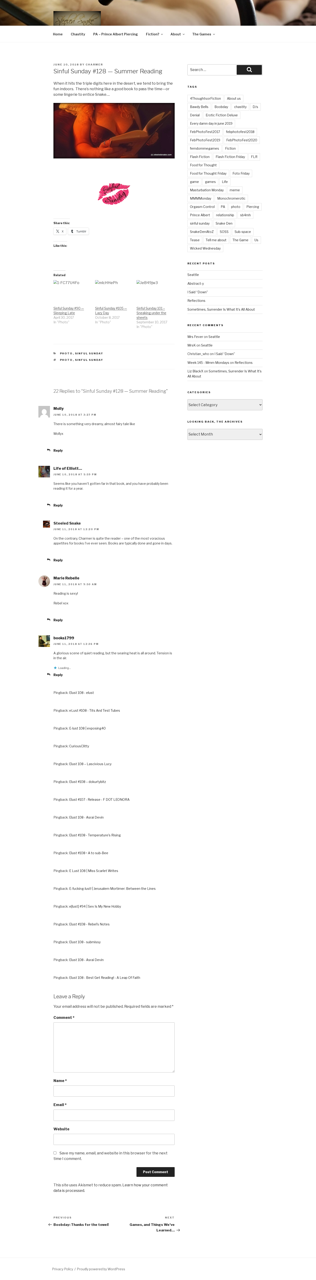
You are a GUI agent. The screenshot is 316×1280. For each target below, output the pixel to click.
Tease (195, 240)
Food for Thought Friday (208, 173)
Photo (66, 353)
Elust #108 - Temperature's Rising (95, 835)
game (194, 182)
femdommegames (204, 148)
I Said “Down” (197, 292)
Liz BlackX (195, 371)
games (210, 182)
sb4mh (245, 215)
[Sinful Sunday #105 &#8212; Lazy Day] (113, 290)
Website (61, 1129)
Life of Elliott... (67, 468)
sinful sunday (89, 360)
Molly (58, 408)
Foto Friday (241, 173)
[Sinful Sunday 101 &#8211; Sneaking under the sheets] (154, 290)
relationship (225, 215)
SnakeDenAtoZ (202, 232)
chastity (240, 107)
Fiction (230, 148)
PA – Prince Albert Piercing (115, 34)
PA (223, 207)
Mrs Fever (195, 337)
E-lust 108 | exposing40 (87, 728)
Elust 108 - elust (81, 693)
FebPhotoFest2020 (241, 140)
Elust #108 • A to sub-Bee (88, 853)
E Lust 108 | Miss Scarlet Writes (93, 871)
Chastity (78, 34)
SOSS (224, 232)
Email (60, 1105)
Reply (58, 450)
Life (225, 182)
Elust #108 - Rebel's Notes (89, 924)
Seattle (193, 275)
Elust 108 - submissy (85, 942)
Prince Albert (200, 215)
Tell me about (216, 240)
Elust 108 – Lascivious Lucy (90, 764)
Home (58, 34)
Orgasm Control (202, 207)
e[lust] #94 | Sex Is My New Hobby (95, 906)
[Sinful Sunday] (114, 210)
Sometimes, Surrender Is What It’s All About (221, 309)
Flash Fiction (200, 157)
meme (235, 190)
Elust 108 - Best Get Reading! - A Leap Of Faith (104, 978)
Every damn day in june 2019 (211, 123)
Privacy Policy (62, 1269)
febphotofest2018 (240, 132)
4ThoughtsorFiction (205, 98)
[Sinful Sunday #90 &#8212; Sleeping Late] (71, 290)
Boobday (221, 107)
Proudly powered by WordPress (101, 1269)
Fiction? (152, 34)
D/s (255, 107)
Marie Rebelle (66, 578)
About (175, 34)
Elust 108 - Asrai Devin (86, 817)
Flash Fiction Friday (230, 157)
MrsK (191, 345)
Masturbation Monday (207, 190)
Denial (195, 115)
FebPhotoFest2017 (205, 132)
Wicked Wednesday (205, 248)
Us (256, 240)
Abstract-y (195, 283)
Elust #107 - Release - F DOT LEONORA (99, 799)
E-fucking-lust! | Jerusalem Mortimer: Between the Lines (112, 888)
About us (234, 98)
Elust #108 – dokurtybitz (87, 782)
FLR (254, 157)
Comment (63, 1017)
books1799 (63, 638)
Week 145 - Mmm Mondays (208, 363)
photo (66, 360)
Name (60, 1081)
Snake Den (224, 223)
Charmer (94, 64)
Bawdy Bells (199, 107)
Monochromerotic (231, 198)
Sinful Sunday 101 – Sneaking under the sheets (151, 312)
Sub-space (243, 232)
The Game (240, 240)
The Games (201, 34)
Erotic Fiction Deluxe (222, 115)
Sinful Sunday (89, 353)
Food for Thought (203, 165)
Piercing (252, 207)
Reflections (196, 301)
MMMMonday (200, 198)
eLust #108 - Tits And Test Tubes (94, 710)
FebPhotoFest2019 (205, 140)
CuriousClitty (79, 746)
